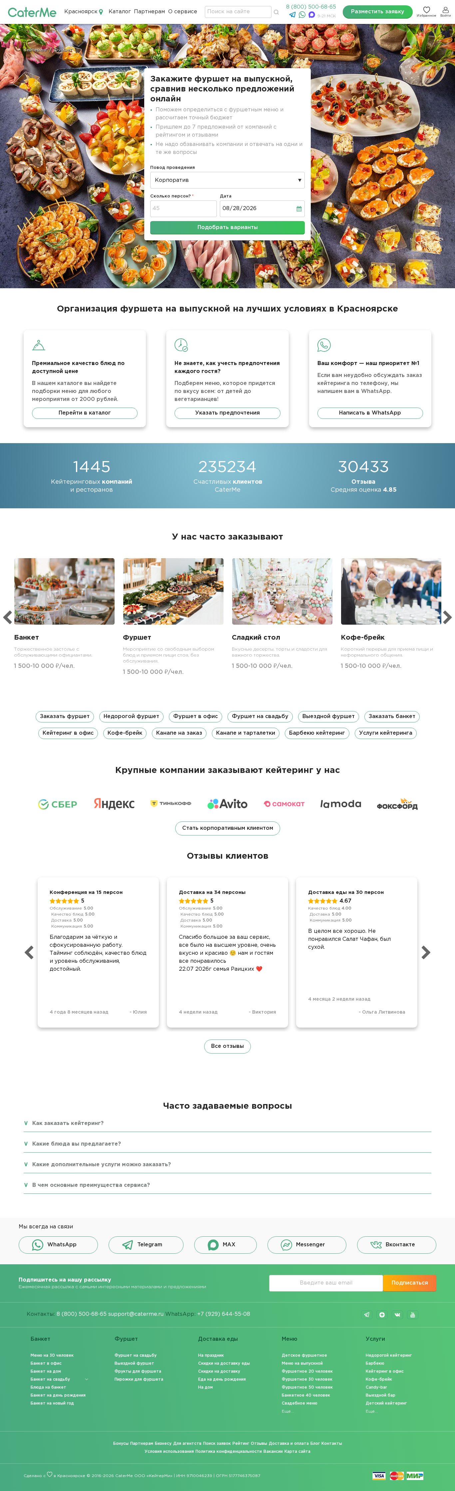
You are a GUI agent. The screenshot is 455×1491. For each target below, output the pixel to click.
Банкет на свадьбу (50, 1379)
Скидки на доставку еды (224, 1363)
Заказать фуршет (65, 716)
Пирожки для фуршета (139, 1379)
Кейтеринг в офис (68, 733)
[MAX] (312, 16)
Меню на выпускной (302, 1363)
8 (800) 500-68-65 (311, 7)
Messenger (310, 1244)
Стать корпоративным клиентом (227, 828)
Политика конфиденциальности (229, 1451)
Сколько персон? (170, 196)
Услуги (375, 1339)
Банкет (40, 1339)
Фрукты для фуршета (138, 1371)
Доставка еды (218, 1339)
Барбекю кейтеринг (317, 733)
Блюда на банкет (48, 1387)
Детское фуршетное (304, 1355)
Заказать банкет (392, 716)
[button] (227, 725)
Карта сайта (297, 1451)
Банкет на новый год (52, 1403)
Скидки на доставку (219, 1371)
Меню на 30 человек (52, 1355)
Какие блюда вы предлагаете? (76, 1144)
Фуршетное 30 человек (307, 1379)
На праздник (211, 1355)
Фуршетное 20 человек (307, 1371)
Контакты (331, 1443)
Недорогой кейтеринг (389, 1355)
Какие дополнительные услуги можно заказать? (101, 1164)
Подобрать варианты (228, 227)
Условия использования (169, 1451)
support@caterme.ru (136, 1314)
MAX (229, 1244)
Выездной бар (380, 1395)
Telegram (149, 1244)
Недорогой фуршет (131, 716)
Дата (225, 196)
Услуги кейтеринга (385, 733)
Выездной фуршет (328, 716)
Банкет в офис (46, 1363)
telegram (366, 1314)
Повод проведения (172, 168)
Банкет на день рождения (58, 1395)
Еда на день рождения (222, 1379)
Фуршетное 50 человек (307, 1387)
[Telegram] (293, 16)
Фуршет (126, 1339)
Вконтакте (400, 1244)
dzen (382, 1314)
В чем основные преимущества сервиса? (91, 1185)
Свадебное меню (299, 1403)
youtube (412, 1314)
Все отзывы (227, 1046)
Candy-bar (376, 1387)
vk (397, 1314)
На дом (205, 1387)
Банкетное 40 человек (306, 1395)
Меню (289, 1339)
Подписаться (410, 1283)
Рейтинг (240, 1443)
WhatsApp (62, 1244)
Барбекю (375, 1363)
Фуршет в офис (195, 716)
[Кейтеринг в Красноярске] (32, 12)
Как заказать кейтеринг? (68, 1123)
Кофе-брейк (125, 733)
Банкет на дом (46, 1371)
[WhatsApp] (303, 16)
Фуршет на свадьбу (260, 716)
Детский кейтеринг (386, 1403)
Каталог (120, 11)
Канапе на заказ (179, 733)
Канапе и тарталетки (245, 733)
